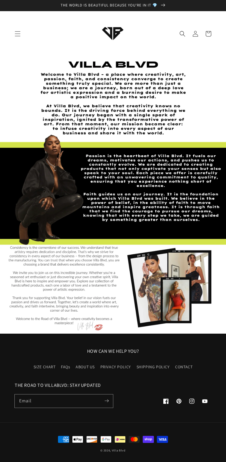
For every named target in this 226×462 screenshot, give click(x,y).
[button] (17, 33)
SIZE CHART (45, 366)
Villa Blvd (119, 450)
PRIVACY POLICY (115, 366)
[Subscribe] (106, 400)
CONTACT (183, 366)
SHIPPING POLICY (153, 366)
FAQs (65, 366)
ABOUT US (85, 366)
